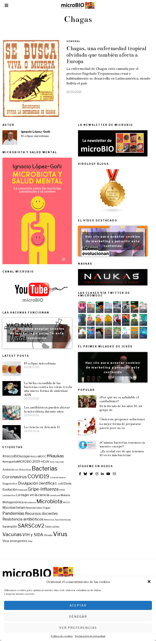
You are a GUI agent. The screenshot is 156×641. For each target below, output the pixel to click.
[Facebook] (80, 473)
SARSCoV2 (31, 526)
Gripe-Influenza (43, 489)
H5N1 (62, 490)
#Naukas (55, 455)
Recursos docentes (41, 513)
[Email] (114, 473)
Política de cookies (62, 636)
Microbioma (30, 502)
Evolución (9, 489)
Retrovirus (49, 519)
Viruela (48, 535)
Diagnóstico (9, 483)
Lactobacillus (8, 495)
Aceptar (78, 605)
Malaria (65, 495)
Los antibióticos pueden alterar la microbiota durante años (47, 409)
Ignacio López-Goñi (35, 132)
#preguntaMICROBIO (17, 461)
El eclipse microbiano (35, 136)
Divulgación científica (36, 483)
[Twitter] (91, 473)
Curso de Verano (58, 477)
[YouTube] (108, 473)
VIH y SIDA (32, 534)
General (73, 41)
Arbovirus (25, 469)
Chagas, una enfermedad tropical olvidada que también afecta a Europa (106, 54)
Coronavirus (14, 476)
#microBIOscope (16, 456)
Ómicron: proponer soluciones (122, 419)
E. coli (59, 483)
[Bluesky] (85, 473)
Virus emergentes (14, 541)
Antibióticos (10, 469)
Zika (30, 541)
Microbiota (49, 501)
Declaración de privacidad (90, 636)
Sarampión (9, 526)
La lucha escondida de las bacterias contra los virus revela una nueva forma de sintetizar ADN (48, 389)
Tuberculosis (52, 526)
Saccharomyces (63, 519)
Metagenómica (13, 502)
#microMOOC (38, 456)
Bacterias (44, 468)
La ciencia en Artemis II (42, 427)
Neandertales (34, 507)
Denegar (78, 616)
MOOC (66, 502)
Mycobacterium (13, 508)
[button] (149, 582)
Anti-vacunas (57, 462)
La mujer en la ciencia (32, 495)
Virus (60, 534)
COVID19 (38, 476)
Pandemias (13, 513)
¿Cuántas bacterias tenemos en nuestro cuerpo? (122, 444)
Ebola (67, 483)
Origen (46, 507)
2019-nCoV (40, 461)
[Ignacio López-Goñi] (9, 137)
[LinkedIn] (102, 473)
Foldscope (22, 490)
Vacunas (12, 534)
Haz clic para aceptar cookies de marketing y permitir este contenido (113, 241)
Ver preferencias (78, 628)
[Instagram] (96, 473)
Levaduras (55, 495)
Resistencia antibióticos (22, 519)
